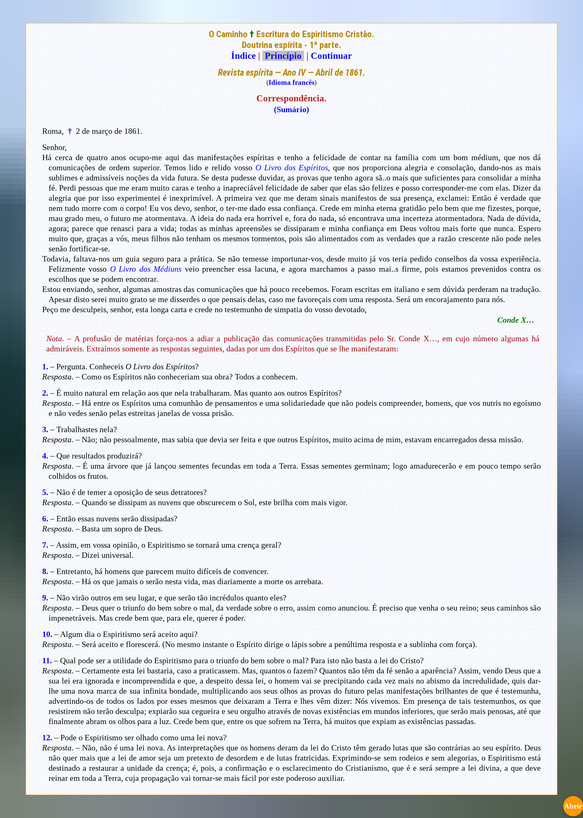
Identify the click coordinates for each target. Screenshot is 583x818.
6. (45, 518)
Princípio (283, 56)
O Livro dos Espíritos (291, 167)
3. (45, 429)
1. (45, 366)
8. (45, 571)
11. (47, 660)
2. (45, 393)
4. (45, 455)
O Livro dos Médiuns (146, 269)
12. (47, 737)
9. (45, 597)
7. (45, 545)
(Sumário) (291, 109)
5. (45, 492)
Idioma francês (291, 82)
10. (47, 634)
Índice (243, 56)
